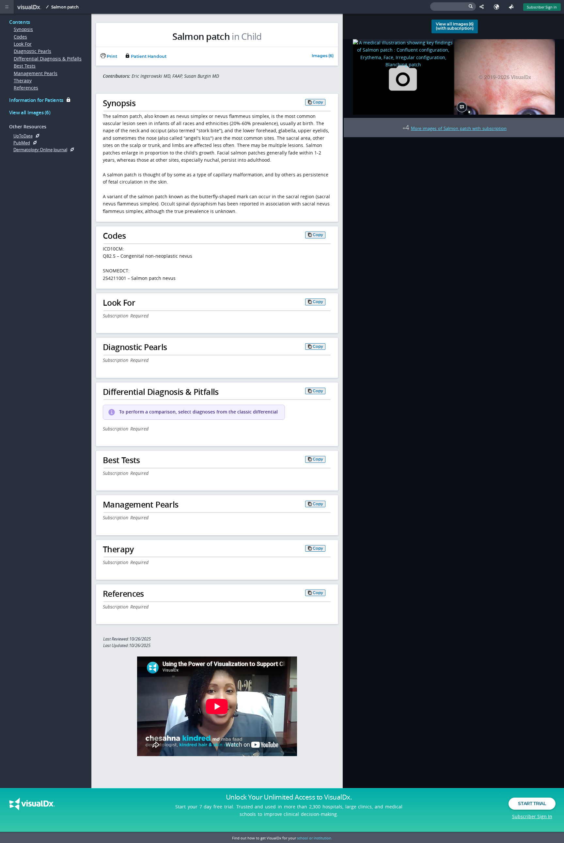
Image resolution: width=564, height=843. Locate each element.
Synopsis (23, 29)
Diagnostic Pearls (32, 51)
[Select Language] (498, 7)
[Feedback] (512, 7)
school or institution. (314, 837)
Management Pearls (35, 73)
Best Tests (25, 66)
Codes (20, 37)
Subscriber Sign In (542, 7)
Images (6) (323, 56)
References (26, 88)
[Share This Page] (483, 7)
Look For (23, 44)
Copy (318, 102)
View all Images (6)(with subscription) (455, 26)
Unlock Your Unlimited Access (289, 797)
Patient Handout (148, 56)
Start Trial (532, 803)
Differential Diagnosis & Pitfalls (48, 59)
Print (111, 56)
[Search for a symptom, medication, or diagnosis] (453, 6)
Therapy (23, 80)
